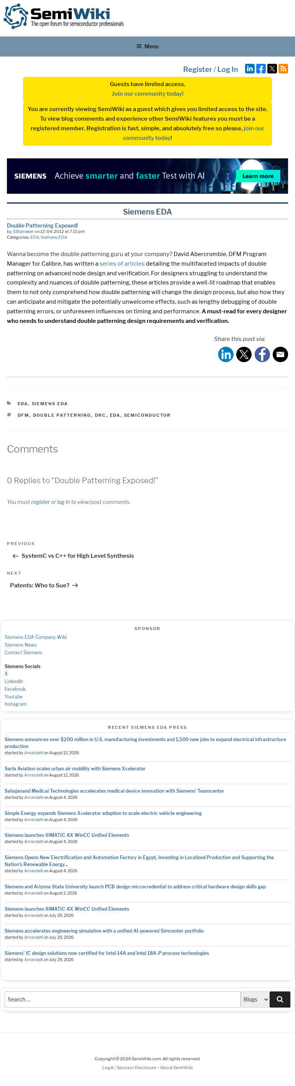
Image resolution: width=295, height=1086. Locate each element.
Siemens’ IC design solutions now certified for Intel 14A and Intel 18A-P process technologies (107, 953)
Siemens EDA (54, 237)
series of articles (122, 263)
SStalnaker (23, 231)
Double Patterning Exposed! (42, 225)
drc (100, 415)
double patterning (62, 415)
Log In (227, 69)
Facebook (15, 689)
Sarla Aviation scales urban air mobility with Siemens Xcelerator (75, 769)
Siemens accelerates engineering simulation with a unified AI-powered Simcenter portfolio (104, 931)
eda (115, 415)
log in (63, 502)
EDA (34, 237)
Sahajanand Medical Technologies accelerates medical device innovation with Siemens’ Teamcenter (114, 791)
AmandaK (33, 752)
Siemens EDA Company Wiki (36, 637)
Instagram (16, 704)
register (40, 502)
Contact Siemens (23, 652)
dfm (24, 415)
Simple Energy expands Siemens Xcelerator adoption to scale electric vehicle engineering (103, 813)
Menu (151, 46)
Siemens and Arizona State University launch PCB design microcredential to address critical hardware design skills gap (135, 887)
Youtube (14, 697)
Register (197, 69)
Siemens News (21, 645)
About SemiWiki (176, 1067)
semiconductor (147, 415)
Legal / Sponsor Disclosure (129, 1067)
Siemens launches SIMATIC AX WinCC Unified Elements (67, 835)
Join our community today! (148, 93)
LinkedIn (14, 681)
